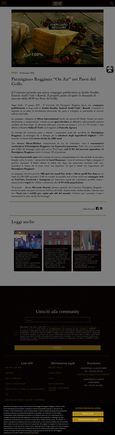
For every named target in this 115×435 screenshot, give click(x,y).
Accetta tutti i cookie (88, 419)
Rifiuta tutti (87, 414)
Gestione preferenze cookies (88, 408)
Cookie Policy (33, 433)
